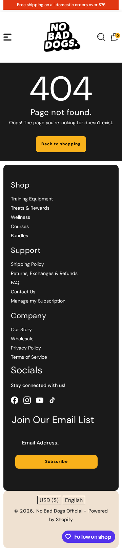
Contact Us (23, 292)
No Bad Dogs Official (60, 511)
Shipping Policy (27, 264)
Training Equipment (32, 199)
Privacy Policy (26, 348)
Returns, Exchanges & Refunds (44, 273)
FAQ (15, 282)
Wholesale (22, 339)
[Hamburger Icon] (7, 37)
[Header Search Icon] (101, 37)
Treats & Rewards (30, 208)
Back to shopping (61, 144)
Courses (20, 226)
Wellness (20, 217)
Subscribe (56, 461)
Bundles (19, 235)
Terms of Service (29, 357)
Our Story (21, 329)
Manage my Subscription (38, 301)
